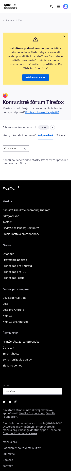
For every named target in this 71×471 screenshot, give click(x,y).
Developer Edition (14, 297)
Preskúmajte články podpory (21, 234)
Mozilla (11, 188)
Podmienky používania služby (22, 448)
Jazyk (6, 385)
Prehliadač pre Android (17, 265)
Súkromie (9, 454)
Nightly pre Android (15, 321)
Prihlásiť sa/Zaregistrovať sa (21, 341)
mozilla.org (10, 442)
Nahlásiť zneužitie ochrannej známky (26, 210)
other (43, 127)
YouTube (10, 402)
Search (51, 6)
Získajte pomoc (12, 365)
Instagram (16, 402)
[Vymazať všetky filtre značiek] (52, 127)
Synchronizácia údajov (17, 359)
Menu (58, 6)
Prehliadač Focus (13, 277)
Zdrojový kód (11, 216)
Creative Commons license (20, 433)
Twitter (7, 222)
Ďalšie (59, 135)
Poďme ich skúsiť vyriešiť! (42, 112)
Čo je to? (8, 347)
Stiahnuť (8, 254)
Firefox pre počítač (15, 260)
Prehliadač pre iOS (14, 271)
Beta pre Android (13, 309)
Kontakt (8, 466)
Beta (5, 303)
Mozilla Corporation (32, 413)
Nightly (7, 315)
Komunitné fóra (14, 20)
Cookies (8, 460)
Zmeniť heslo (11, 353)
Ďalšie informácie (35, 77)
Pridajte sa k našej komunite (21, 228)
